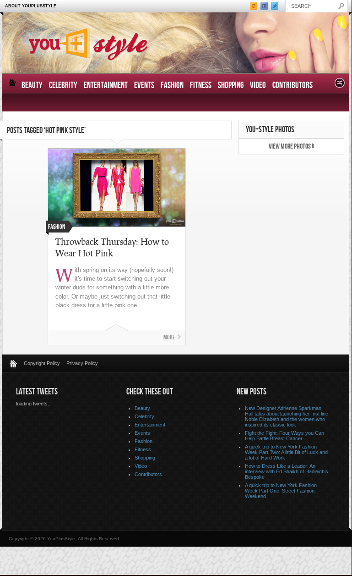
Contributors (292, 85)
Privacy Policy (82, 363)
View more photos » (291, 146)
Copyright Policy (42, 363)
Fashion (172, 85)
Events (144, 85)
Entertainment (106, 85)
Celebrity (63, 85)
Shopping (231, 85)
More (169, 337)
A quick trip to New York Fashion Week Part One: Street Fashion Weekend (281, 490)
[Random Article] (340, 85)
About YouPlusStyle (30, 6)
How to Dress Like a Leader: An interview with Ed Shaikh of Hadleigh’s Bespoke (286, 471)
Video (258, 85)
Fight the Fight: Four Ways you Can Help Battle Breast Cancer (284, 435)
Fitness (200, 85)
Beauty (32, 85)
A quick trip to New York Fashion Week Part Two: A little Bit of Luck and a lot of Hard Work (286, 452)
